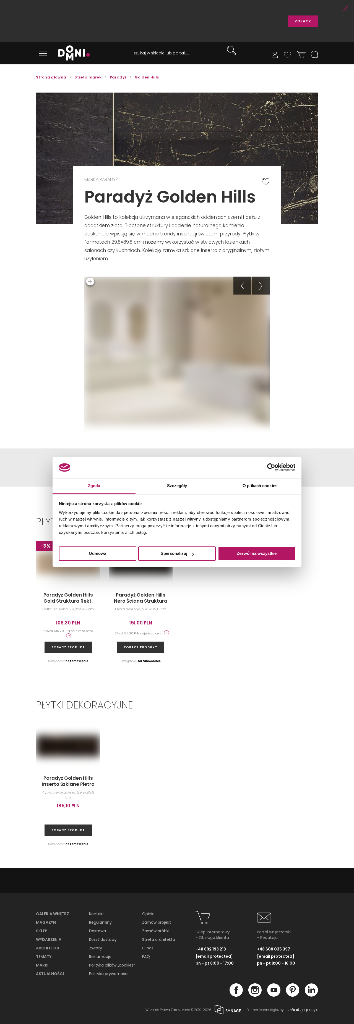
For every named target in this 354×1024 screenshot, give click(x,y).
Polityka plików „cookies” (112, 965)
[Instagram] (255, 995)
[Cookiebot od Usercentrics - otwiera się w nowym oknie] (271, 467)
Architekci (47, 948)
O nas (147, 948)
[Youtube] (273, 995)
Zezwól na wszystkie (257, 553)
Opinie (148, 914)
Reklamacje (100, 956)
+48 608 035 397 (273, 949)
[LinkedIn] (311, 995)
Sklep (41, 931)
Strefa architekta (158, 939)
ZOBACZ (303, 21)
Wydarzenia (48, 939)
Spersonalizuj (174, 553)
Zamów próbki (155, 931)
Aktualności (50, 973)
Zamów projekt (156, 922)
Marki (42, 965)
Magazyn (46, 922)
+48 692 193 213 (211, 949)
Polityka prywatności (108, 973)
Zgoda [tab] (94, 485)
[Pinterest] (292, 995)
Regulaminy (100, 922)
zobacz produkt (68, 647)
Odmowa (97, 553)
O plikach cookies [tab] (260, 485)
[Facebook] (236, 995)
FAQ (146, 956)
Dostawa (97, 931)
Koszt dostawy (103, 939)
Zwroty (95, 948)
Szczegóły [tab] (177, 485)
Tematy (43, 956)
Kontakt (96, 914)
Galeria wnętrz (52, 914)
